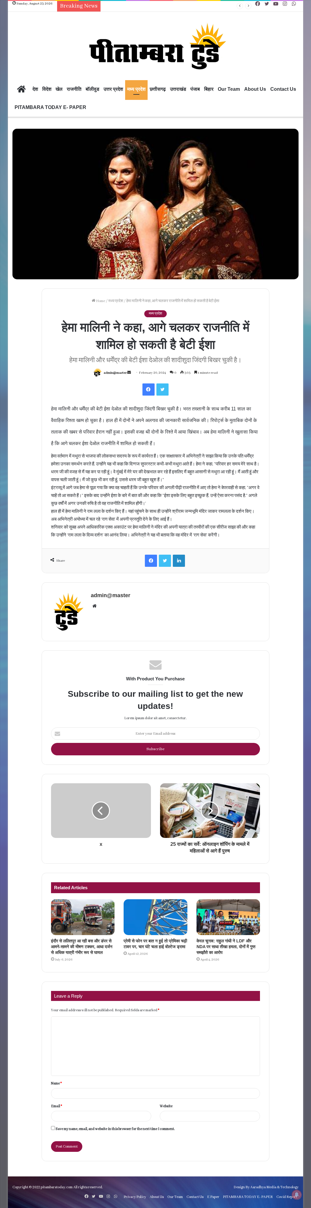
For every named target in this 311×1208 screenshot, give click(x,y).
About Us (255, 89)
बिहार (209, 89)
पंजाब (195, 89)
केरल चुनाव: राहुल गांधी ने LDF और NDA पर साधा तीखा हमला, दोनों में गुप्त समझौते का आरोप (226, 946)
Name (56, 1083)
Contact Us (283, 89)
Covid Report (286, 1197)
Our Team (229, 89)
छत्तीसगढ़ (158, 89)
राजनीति (74, 89)
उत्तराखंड (178, 89)
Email (56, 1106)
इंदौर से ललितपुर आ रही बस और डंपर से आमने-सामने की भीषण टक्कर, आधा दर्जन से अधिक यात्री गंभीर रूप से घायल (81, 946)
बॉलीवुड (92, 89)
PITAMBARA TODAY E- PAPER (50, 107)
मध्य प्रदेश (136, 89)
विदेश (46, 89)
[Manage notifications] (297, 1194)
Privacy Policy (135, 1197)
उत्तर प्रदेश (113, 89)
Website (166, 1106)
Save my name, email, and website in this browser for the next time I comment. (115, 1129)
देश (35, 89)
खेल (59, 89)
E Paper (213, 1197)
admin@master (115, 373)
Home (100, 301)
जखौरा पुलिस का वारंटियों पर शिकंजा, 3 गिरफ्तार (136, 6)
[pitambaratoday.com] (155, 46)
